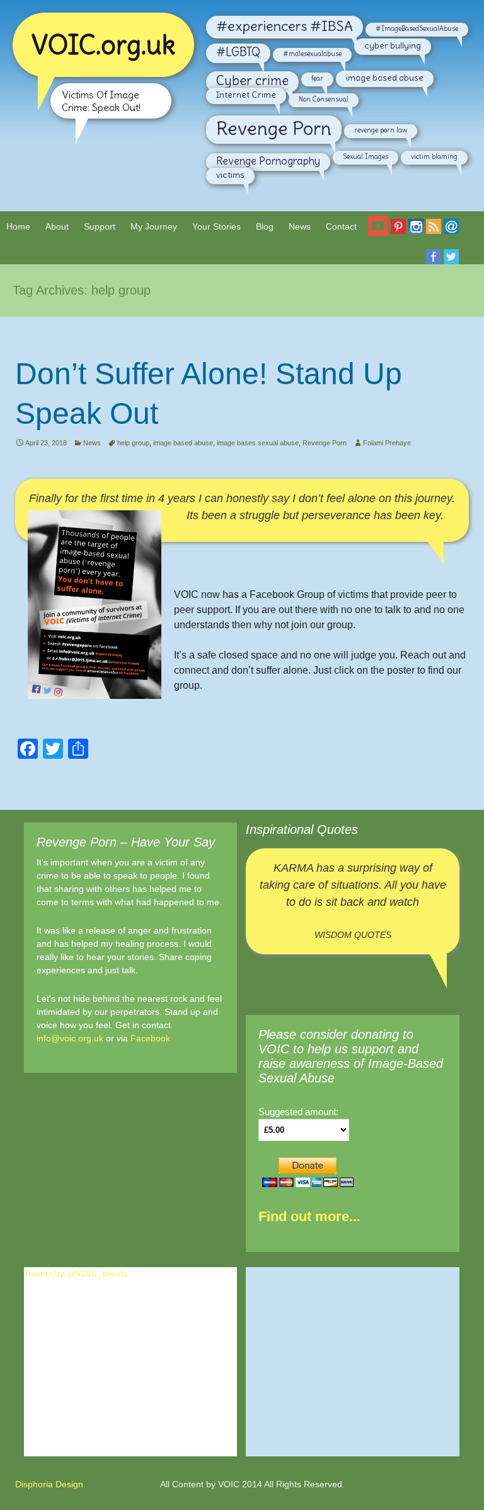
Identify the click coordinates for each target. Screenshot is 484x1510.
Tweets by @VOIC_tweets (76, 1273)
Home (18, 226)
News (300, 226)
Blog (265, 226)
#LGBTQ (238, 52)
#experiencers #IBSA (284, 26)
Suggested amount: (298, 1112)
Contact (341, 226)
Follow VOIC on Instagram (416, 234)
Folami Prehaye (387, 443)
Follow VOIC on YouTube (378, 231)
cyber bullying (392, 45)
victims (230, 174)
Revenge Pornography (268, 161)
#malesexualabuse (312, 53)
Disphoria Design (49, 1484)
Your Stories (216, 226)
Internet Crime (246, 94)
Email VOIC (451, 234)
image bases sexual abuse (258, 443)
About (57, 226)
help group (133, 443)
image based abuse (385, 77)
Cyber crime (252, 81)
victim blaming (434, 156)
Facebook (150, 1038)
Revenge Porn (273, 128)
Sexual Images (365, 156)
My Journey (153, 226)
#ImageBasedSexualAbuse (417, 28)
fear (317, 78)
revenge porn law (380, 130)
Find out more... (309, 1216)
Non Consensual (324, 99)
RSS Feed (433, 234)
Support (99, 226)
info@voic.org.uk (70, 1038)
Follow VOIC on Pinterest (398, 234)
